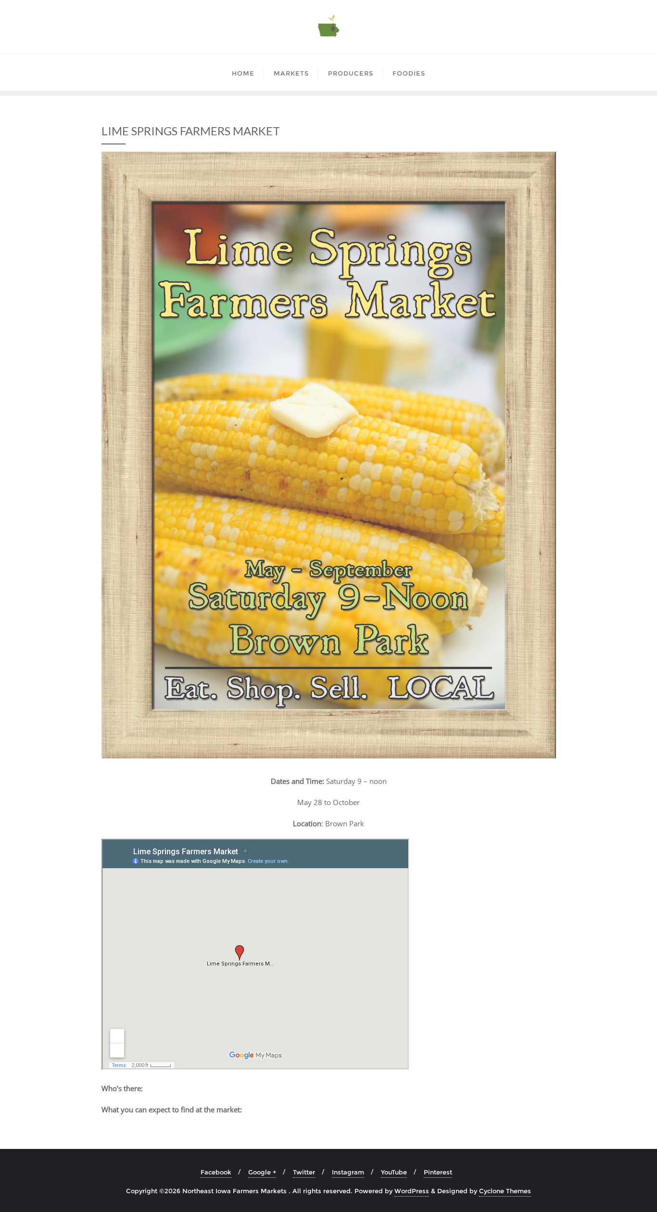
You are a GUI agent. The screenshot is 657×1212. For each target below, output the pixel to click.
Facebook (216, 1172)
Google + (262, 1172)
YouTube (394, 1172)
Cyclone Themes (505, 1191)
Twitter (304, 1172)
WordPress (411, 1191)
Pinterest (438, 1172)
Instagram (348, 1172)
